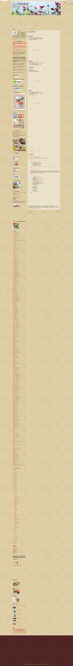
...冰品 (14, 242)
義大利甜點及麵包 (15, 454)
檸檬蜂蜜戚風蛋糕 (16, 518)
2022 (14, 474)
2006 (14, 543)
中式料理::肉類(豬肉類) (16, 378)
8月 (14, 495)
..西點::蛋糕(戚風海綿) (15, 274)
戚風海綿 (21, 632)
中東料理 (14, 429)
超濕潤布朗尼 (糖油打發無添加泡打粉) (21, 605)
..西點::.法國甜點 (15, 259)
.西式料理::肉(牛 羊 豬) (16, 324)
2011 (14, 487)
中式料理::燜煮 (15, 400)
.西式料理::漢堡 (15, 335)
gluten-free (14, 630)
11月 (15, 491)
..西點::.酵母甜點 (15, 263)
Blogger (49, 664)
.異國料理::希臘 (15, 354)
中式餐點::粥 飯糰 (15, 413)
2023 (14, 473)
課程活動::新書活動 (15, 456)
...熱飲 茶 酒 (14, 255)
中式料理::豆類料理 (15, 381)
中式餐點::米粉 (15, 408)
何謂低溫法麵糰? (18, 618)
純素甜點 (21, 631)
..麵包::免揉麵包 (15, 305)
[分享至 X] (38, 150)
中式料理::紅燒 (15, 384)
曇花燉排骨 (15, 520)
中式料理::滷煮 (15, 394)
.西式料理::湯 (14, 333)
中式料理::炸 (14, 383)
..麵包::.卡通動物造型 (15, 292)
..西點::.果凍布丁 (15, 258)
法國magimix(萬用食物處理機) (16, 441)
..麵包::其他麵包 (15, 307)
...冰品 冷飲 (14, 243)
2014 (14, 483)
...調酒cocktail (15, 256)
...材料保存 (14, 245)
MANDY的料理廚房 (15, 552)
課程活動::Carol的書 (15, 459)
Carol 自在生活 (20, 3)
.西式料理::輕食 (15, 336)
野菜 (13, 447)
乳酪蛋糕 (18, 632)
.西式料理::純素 (15, 331)
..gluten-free (14, 320)
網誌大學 (14, 548)
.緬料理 (14, 365)
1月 (14, 539)
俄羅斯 (14, 442)
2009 (14, 489)
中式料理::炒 (14, 382)
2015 (14, 482)
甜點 (22, 630)
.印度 (13, 322)
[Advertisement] (36, 21)
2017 (14, 480)
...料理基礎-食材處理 (15, 248)
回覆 (31, 160)
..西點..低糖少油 (15, 285)
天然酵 (17, 630)
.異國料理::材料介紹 (15, 355)
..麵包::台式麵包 (15, 302)
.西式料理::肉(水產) (15, 323)
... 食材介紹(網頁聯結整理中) (16, 240)
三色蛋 (15, 511)
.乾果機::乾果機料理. (15, 348)
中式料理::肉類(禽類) (15, 377)
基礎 (23, 630)
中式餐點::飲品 (15, 415)
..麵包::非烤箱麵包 (15, 308)
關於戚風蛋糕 (15, 499)
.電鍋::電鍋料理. (15, 364)
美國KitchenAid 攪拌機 (16, 444)
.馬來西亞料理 (14, 347)
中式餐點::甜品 (15, 411)
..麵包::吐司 (14, 304)
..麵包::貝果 (14, 306)
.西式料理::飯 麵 (15, 334)
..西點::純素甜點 (15, 271)
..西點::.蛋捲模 (15, 262)
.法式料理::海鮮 (15, 338)
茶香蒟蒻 (15, 528)
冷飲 (13, 440)
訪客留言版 (14, 446)
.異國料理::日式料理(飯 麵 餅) (16, 352)
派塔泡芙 (14, 631)
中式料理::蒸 (14, 395)
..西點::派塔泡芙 (15, 270)
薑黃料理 (14, 461)
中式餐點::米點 (15, 410)
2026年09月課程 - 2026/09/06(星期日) (17, 197)
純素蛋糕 (24, 631)
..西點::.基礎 (14, 260)
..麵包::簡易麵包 (15, 316)
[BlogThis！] (37, 150)
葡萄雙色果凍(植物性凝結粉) (17, 519)
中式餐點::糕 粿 (15, 423)
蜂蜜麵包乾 (15, 503)
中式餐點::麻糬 (15, 412)
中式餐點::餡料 (15, 424)
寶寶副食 (20, 630)
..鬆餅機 (14, 288)
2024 (14, 472)
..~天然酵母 (14, 257)
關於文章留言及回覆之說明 (16, 55)
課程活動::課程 (15, 457)
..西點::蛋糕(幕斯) (15, 277)
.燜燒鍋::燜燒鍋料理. (15, 367)
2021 (14, 475)
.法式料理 (14, 337)
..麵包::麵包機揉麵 (15, 319)
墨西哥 (14, 460)
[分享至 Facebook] (39, 150)
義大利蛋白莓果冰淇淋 (17, 527)
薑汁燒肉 (15, 506)
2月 (14, 538)
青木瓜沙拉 (15, 513)
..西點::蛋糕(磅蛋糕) (15, 278)
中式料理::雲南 (15, 393)
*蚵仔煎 (15, 526)
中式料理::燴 (14, 401)
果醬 (25, 630)
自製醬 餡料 (14, 632)
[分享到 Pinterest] (40, 150)
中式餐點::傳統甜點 (15, 416)
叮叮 (14, 512)
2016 (14, 481)
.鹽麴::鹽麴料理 (15, 370)
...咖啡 (14, 246)
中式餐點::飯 (14, 414)
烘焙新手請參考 (15, 67)
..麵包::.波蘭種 (15, 293)
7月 (14, 496)
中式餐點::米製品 (15, 409)
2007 (14, 542)
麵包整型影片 (15, 505)
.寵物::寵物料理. (15, 368)
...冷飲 (14, 244)
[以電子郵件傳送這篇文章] (36, 150)
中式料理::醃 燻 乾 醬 (15, 399)
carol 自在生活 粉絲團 (22, 60)
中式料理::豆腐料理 (15, 380)
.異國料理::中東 (15, 349)
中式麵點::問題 (15, 428)
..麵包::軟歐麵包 (15, 309)
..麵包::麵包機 (14, 318)
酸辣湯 (15, 532)
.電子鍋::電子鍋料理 (15, 363)
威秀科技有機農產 (15, 549)
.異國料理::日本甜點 (15, 351)
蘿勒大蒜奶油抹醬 (16, 497)
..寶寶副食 (14, 290)
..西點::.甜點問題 (15, 261)
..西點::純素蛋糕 (15, 272)
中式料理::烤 (14, 385)
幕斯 (23, 632)
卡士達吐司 (15, 525)
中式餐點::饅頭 (15, 425)
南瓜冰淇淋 (15, 504)
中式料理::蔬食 (15, 396)
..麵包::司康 (14, 303)
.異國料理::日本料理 (15, 350)
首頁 (44, 211)
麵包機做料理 (14, 462)
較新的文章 (29, 211)
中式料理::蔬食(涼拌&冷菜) (16, 397)
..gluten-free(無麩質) (15, 321)
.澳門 (13, 366)
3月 (14, 537)
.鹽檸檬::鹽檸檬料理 (15, 369)
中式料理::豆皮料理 (15, 379)
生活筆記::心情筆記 (15, 431)
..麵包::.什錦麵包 (15, 291)
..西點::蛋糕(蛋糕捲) (15, 275)
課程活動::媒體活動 (15, 455)
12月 (15, 490)
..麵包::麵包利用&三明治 (16, 317)
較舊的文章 (58, 211)
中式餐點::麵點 (15, 427)
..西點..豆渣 (14, 286)
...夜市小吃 (14, 247)
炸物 (13, 443)
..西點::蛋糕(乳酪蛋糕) (15, 273)
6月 (14, 533)
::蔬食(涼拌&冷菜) (15, 232)
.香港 (13, 339)
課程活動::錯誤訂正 (15, 458)
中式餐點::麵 (14, 426)
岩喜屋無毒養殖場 (15, 551)
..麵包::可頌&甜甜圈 (15, 301)
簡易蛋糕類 (17, 631)
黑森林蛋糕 (15, 498)
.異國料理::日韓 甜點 (15, 353)
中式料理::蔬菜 (15, 398)
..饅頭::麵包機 (14, 289)
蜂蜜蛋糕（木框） (18, 622)
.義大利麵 (14, 362)
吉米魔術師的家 (15, 550)
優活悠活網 (14, 553)
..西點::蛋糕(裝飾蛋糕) (15, 276)
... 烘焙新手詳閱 (15, 241)
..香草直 (14, 287)
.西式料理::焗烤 (15, 332)
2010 (14, 488)
